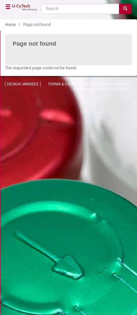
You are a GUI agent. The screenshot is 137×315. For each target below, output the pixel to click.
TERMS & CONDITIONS (68, 84)
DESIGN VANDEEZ (23, 84)
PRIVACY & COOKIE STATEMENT (102, 89)
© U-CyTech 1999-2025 (111, 84)
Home (10, 24)
